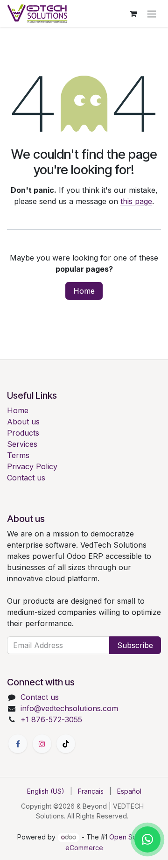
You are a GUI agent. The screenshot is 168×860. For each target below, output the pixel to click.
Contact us (26, 477)
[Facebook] (17, 743)
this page (136, 201)
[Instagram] (42, 743)
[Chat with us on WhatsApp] (147, 839)
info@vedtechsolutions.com (69, 708)
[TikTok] (65, 743)
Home (84, 291)
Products (23, 432)
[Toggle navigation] (151, 13)
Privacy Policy (32, 466)
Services (22, 444)
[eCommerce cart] (133, 13)
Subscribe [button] (135, 645)
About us (23, 421)
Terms (18, 455)
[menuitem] (45, 791)
